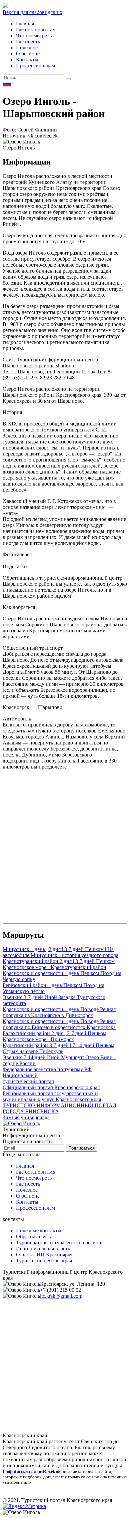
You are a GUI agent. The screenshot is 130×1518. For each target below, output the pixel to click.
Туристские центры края (44, 1260)
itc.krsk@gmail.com (61, 1296)
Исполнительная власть (43, 1248)
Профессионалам (35, 65)
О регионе (28, 53)
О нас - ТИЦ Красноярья (44, 1254)
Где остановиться (35, 29)
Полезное (27, 47)
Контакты (27, 59)
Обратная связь (33, 1236)
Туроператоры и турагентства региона (60, 1242)
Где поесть (28, 41)
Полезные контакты (38, 1230)
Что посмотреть (34, 35)
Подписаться (81, 1148)
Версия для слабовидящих (32, 12)
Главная (25, 23)
